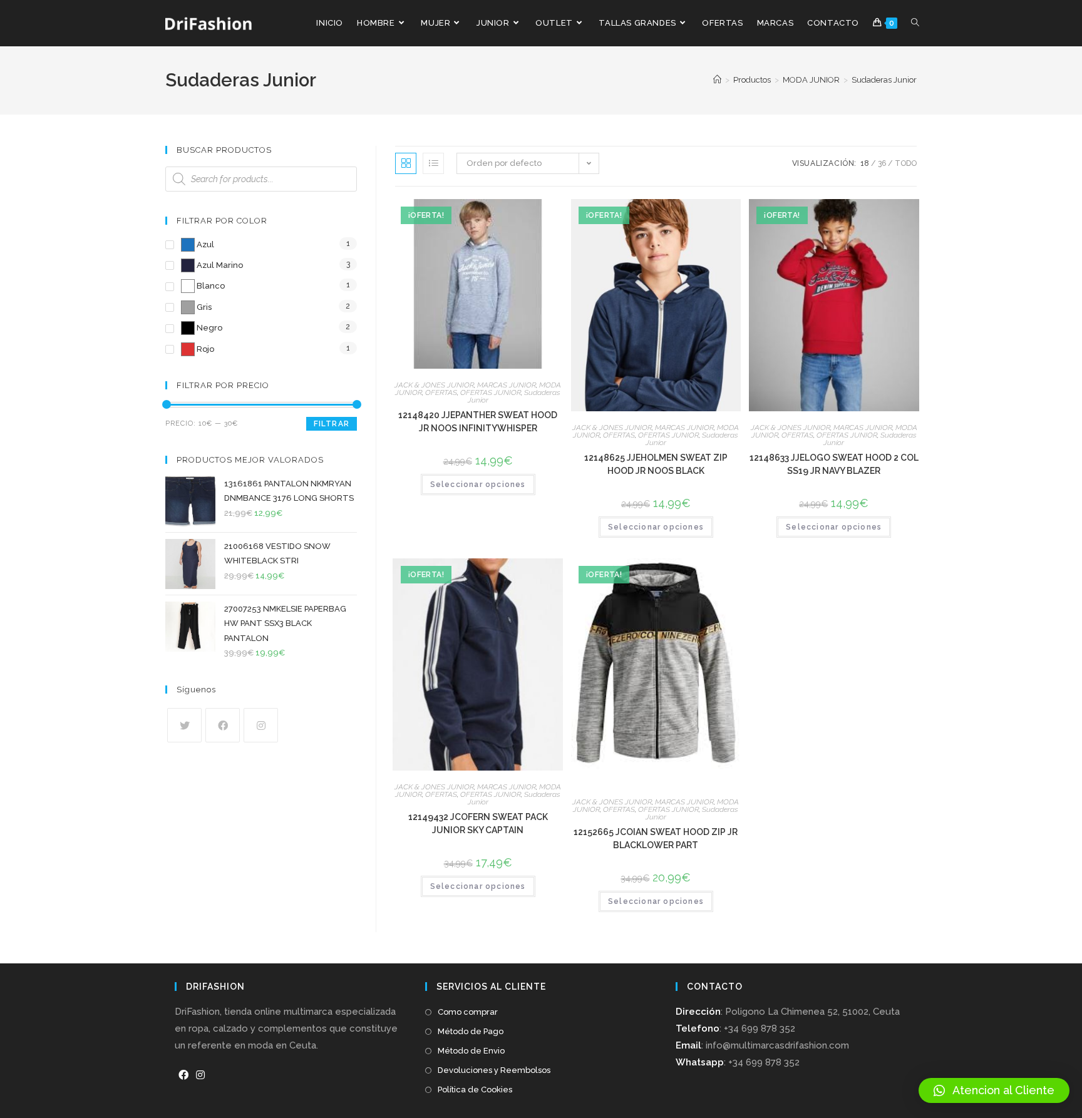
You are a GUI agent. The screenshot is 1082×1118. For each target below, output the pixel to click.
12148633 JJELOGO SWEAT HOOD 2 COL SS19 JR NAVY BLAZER (834, 464)
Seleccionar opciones (478, 484)
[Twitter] (184, 725)
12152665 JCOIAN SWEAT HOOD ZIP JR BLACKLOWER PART (656, 838)
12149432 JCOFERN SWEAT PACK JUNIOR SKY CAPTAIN (478, 823)
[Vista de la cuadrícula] (405, 163)
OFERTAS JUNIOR (490, 392)
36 (882, 163)
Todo (906, 163)
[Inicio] (717, 80)
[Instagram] (261, 725)
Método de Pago (470, 1031)
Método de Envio (471, 1050)
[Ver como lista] (433, 163)
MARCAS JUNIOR (506, 385)
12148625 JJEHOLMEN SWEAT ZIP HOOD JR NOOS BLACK (656, 464)
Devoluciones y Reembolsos (494, 1070)
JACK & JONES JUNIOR (434, 385)
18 (864, 163)
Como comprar (468, 1012)
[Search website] (915, 23)
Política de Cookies (475, 1089)
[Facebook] (222, 725)
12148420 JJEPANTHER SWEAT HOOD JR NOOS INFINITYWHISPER (477, 421)
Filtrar (331, 423)
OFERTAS (441, 392)
